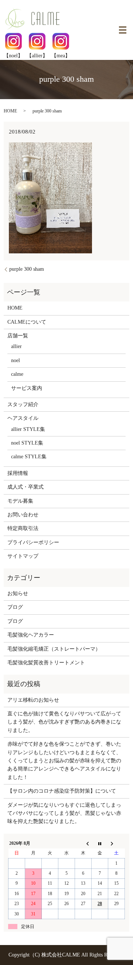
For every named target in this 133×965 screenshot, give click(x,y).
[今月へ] (100, 843)
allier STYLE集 (28, 429)
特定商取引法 (22, 528)
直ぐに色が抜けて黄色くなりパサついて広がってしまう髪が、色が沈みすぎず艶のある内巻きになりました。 (64, 722)
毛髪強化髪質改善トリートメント (46, 662)
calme (17, 374)
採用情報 (17, 473)
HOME (10, 111)
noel (15, 360)
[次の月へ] (116, 843)
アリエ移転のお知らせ (33, 700)
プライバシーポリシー (33, 542)
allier (16, 346)
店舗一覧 (17, 335)
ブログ (15, 607)
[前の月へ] (83, 843)
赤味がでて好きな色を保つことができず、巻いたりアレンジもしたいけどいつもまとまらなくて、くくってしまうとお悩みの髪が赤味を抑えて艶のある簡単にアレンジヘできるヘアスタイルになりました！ (64, 760)
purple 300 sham (26, 269)
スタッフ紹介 (22, 404)
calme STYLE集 (29, 456)
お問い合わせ (22, 514)
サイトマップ (22, 556)
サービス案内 (26, 388)
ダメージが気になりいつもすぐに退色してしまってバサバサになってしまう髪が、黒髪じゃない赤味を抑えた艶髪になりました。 (64, 813)
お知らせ (17, 593)
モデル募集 (20, 501)
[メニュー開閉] (122, 30)
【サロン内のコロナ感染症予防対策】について (61, 791)
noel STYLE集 (27, 443)
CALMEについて (26, 322)
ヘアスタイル (22, 418)
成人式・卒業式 (25, 487)
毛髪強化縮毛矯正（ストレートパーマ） (53, 649)
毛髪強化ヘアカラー (30, 635)
